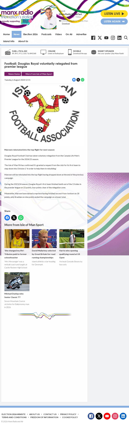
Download (66, 23)
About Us (23, 41)
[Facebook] (93, 38)
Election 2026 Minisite (13, 414)
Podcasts (46, 34)
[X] (100, 38)
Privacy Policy (68, 414)
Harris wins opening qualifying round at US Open (69, 254)
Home (6, 34)
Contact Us (50, 414)
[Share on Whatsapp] (82, 80)
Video (58, 34)
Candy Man (83, 21)
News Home (14, 74)
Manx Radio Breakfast (70, 14)
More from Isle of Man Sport (39, 74)
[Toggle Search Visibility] (126, 38)
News (17, 34)
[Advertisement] (51, 359)
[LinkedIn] (119, 38)
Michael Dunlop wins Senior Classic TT (14, 295)
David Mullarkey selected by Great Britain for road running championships (44, 254)
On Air (69, 34)
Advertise (81, 34)
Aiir (22, 421)
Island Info (8, 41)
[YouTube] (106, 38)
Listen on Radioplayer (56, 53)
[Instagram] (113, 38)
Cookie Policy (70, 417)
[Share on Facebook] (74, 80)
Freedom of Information (44, 417)
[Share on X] (78, 80)
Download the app (80, 53)
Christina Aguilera (69, 21)
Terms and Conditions (14, 417)
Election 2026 (30, 34)
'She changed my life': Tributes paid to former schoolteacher (15, 254)
